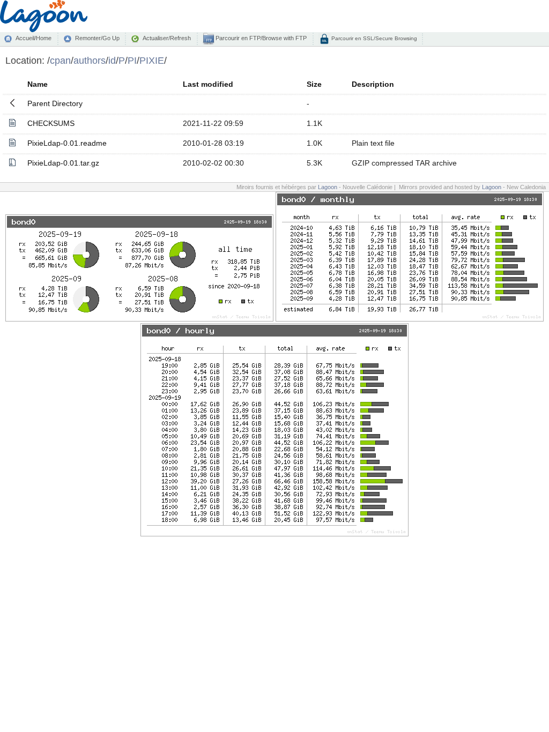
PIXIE (151, 60)
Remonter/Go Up (97, 38)
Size (314, 84)
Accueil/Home (33, 38)
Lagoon (327, 187)
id (112, 60)
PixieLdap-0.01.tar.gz (63, 163)
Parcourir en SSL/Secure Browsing (373, 38)
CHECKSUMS (51, 123)
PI (132, 60)
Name (37, 84)
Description (373, 84)
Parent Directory (55, 103)
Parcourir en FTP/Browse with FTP (260, 38)
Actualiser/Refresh (167, 38)
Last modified (208, 84)
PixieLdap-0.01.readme (67, 143)
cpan (60, 60)
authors (89, 60)
